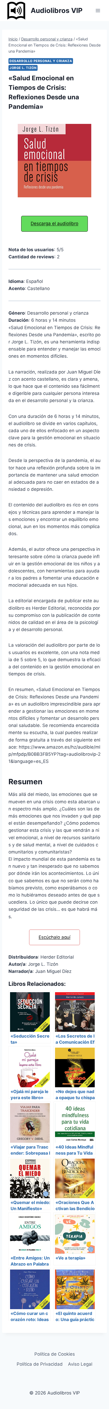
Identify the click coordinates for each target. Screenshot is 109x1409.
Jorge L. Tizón (23, 68)
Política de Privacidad (40, 1364)
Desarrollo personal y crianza (41, 61)
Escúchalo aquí (54, 937)
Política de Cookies (54, 1354)
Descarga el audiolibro (54, 223)
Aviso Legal (80, 1364)
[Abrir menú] (98, 10)
